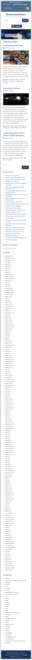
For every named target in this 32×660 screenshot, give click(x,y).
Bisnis (6, 586)
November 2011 (9, 495)
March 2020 (8, 319)
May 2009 (8, 555)
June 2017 (8, 371)
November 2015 (9, 404)
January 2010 (8, 539)
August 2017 (8, 367)
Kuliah (6, 606)
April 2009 (8, 557)
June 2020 (8, 315)
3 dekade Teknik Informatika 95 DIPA (15, 177)
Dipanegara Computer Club (12, 592)
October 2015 (9, 406)
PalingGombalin (9, 618)
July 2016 (7, 389)
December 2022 (9, 290)
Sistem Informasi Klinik (20, 4)
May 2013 (8, 460)
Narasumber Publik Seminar (12, 612)
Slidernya (7, 630)
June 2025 (8, 262)
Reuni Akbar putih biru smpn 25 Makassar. (16, 214)
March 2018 (8, 355)
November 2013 (9, 448)
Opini (6, 616)
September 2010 (9, 523)
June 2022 (8, 300)
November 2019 (9, 327)
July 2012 (7, 479)
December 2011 (9, 493)
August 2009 (8, 549)
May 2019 (8, 337)
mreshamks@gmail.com (17, 2)
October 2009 (9, 545)
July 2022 (7, 298)
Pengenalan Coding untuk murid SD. (14, 229)
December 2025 (9, 258)
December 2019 (9, 325)
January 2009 (8, 564)
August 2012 (8, 476)
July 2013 (7, 456)
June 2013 (8, 458)
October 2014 (9, 426)
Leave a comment (21, 127)
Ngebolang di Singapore (11, 235)
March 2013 (8, 464)
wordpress (8, 643)
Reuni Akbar (15, 79)
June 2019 (8, 335)
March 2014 (8, 440)
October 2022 (9, 294)
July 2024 (7, 268)
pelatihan (7, 620)
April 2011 (8, 509)
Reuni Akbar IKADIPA (11, 88)
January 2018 (8, 357)
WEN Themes (18, 656)
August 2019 (8, 331)
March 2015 (8, 418)
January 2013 (8, 468)
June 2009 (8, 553)
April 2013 (8, 462)
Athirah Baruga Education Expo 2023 (15, 216)
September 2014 (9, 428)
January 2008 (8, 570)
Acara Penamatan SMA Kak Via (13, 202)
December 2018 (9, 345)
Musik (6, 610)
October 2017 (9, 363)
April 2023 (8, 286)
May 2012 (8, 483)
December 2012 (9, 470)
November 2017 (9, 361)
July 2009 (7, 551)
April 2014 (8, 438)
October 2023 (9, 280)
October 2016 (9, 383)
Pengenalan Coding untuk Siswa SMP (15, 227)
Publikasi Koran (9, 624)
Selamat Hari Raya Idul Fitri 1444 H (14, 231)
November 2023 (9, 278)
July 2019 (7, 333)
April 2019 (8, 339)
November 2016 (9, 381)
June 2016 (8, 391)
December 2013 (9, 446)
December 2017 (9, 359)
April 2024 (8, 272)
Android (7, 584)
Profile (7, 622)
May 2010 (8, 531)
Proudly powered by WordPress (12, 655)
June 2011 (8, 505)
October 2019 (9, 329)
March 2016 (8, 398)
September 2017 (9, 365)
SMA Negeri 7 (12, 81)
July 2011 (7, 503)
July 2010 (7, 527)
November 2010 (9, 519)
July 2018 (7, 349)
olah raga (7, 614)
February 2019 (9, 341)
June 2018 (8, 351)
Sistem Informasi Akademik (11, 35)
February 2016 (9, 400)
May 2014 (8, 436)
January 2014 (8, 444)
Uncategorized (9, 639)
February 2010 (9, 537)
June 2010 (8, 529)
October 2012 (9, 474)
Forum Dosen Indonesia (11, 594)
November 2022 (9, 292)
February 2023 (9, 288)
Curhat (7, 590)
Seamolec (8, 628)
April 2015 (8, 416)
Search (5, 165)
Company (7, 588)
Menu (18, 26)
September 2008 (9, 568)
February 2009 (9, 562)
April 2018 (8, 353)
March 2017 (8, 373)
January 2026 (8, 256)
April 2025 (8, 264)
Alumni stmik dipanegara (18, 126)
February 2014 (9, 442)
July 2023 (7, 282)
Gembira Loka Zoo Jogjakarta (13, 206)
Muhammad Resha (16, 14)
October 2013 (9, 450)
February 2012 (9, 489)
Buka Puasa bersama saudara (13, 208)
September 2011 (9, 499)
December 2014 (9, 422)
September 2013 (9, 452)
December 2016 (9, 379)
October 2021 (9, 304)
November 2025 (9, 260)
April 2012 (8, 485)
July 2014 (7, 432)
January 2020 (8, 323)
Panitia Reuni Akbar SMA (13, 45)
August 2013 (8, 454)
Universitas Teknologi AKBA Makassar (15, 641)
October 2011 (9, 497)
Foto (6, 596)
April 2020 (8, 317)
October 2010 (9, 521)
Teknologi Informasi (10, 637)
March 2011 (8, 511)
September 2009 (9, 547)
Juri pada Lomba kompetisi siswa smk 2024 (16, 204)
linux (6, 608)
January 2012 (8, 491)
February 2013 (9, 466)
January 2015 (8, 420)
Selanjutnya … (16, 123)
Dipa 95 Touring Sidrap (11, 239)
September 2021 (9, 306)
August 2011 (8, 501)
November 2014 (9, 424)
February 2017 (9, 375)
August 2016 (8, 387)
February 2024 (9, 274)
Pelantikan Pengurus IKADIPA (13, 212)
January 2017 (8, 377)
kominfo (7, 604)
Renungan (8, 626)
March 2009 (8, 559)
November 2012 (9, 472)
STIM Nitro (8, 635)
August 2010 (8, 525)
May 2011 (8, 507)
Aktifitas (7, 79)
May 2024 (8, 270)
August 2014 (8, 430)
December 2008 (9, 566)
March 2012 (8, 487)
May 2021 (8, 310)
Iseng (6, 600)
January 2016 (8, 402)
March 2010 (8, 535)
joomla (7, 602)
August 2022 (8, 296)
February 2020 (9, 321)
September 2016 (9, 385)
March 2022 (8, 302)
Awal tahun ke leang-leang (12, 175)
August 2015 (8, 410)
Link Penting (7, 8)
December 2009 (9, 541)
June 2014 (8, 434)
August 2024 (8, 266)
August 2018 (8, 347)
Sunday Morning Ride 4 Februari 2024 (15, 210)
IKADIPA (7, 126)
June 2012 (8, 481)
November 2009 (9, 543)
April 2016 (8, 396)
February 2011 (9, 513)
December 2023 (9, 276)
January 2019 (8, 343)
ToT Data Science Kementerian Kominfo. (16, 237)
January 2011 (8, 515)
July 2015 (7, 412)
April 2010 (8, 533)
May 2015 (8, 414)
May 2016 (8, 393)
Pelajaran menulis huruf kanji (13, 233)
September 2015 (9, 408)
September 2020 (9, 313)
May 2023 (8, 284)
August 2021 (8, 308)
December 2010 (9, 517)
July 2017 (7, 369)
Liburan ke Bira (9, 218)
